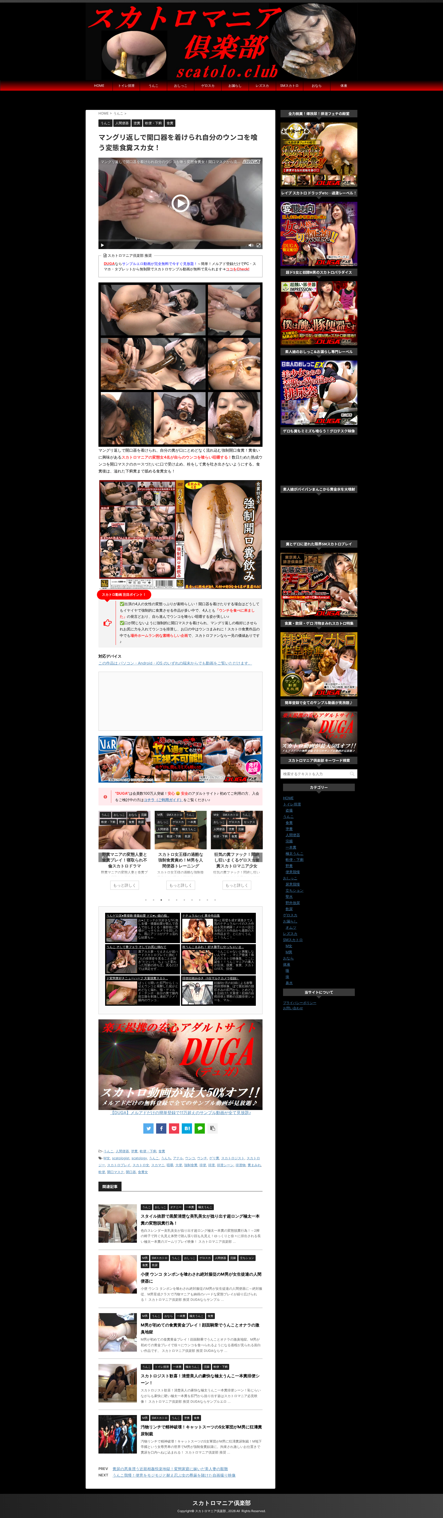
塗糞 (134, 1151)
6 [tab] (184, 900)
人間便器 (122, 1151)
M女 (107, 1158)
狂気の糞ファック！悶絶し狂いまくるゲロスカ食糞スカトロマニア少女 (180, 860)
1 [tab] (145, 900)
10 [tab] (215, 900)
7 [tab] (192, 900)
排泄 (211, 1165)
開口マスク (115, 1172)
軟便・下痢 (148, 1151)
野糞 (289, 866)
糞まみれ (254, 1165)
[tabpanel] (124, 853)
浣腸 (289, 841)
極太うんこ (295, 853)
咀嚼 (170, 1165)
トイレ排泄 (126, 85)
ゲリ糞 (214, 1158)
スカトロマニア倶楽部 (222, 1503)
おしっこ (180, 85)
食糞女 (143, 1172)
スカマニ (158, 1165)
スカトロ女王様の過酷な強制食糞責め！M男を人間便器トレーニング (124, 860)
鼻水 (289, 983)
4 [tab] (169, 900)
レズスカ (262, 85)
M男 (289, 952)
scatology (139, 1158)
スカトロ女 (141, 1165)
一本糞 (291, 847)
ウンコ (190, 1158)
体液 (343, 85)
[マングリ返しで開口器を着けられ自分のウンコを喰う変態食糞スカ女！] (187, 1128)
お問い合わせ (293, 1008)
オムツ (291, 927)
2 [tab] (153, 900)
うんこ (153, 85)
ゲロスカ (208, 85)
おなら (317, 85)
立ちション (295, 890)
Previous (103, 857)
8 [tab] (199, 900)
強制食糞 (190, 1165)
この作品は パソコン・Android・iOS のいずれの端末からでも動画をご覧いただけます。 (175, 663)
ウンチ (202, 1158)
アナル (178, 1158)
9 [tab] (207, 900)
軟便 (101, 1172)
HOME (99, 85)
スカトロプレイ (118, 1165)
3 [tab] (161, 900)
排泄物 (241, 1165)
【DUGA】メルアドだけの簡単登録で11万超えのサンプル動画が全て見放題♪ (180, 1112)
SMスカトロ (289, 85)
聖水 (289, 896)
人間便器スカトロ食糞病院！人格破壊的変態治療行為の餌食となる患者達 (236, 860)
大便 (178, 1165)
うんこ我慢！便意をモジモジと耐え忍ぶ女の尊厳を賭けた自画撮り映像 (174, 1475)
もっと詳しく (124, 885)
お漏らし (235, 85)
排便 (202, 1165)
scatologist (120, 1158)
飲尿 (289, 909)
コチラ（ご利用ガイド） (163, 800)
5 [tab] (176, 900)
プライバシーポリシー (299, 1003)
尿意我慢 (293, 884)
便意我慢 (293, 872)
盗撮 (289, 810)
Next (258, 857)
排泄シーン (225, 1165)
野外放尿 (293, 902)
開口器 (131, 1172)
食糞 (161, 1151)
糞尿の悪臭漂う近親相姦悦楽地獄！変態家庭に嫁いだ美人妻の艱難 (170, 1468)
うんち (166, 1158)
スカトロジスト (233, 1158)
